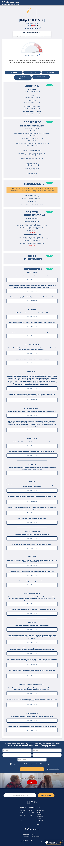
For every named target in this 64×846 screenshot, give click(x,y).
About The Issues (39, 824)
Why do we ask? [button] (54, 769)
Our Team (22, 810)
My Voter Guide (40, 810)
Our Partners (23, 815)
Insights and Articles (40, 817)
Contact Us (31, 812)
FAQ (21, 817)
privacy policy (39, 841)
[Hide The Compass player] (62, 840)
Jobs (21, 820)
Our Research (23, 812)
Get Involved (40, 820)
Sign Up (30, 810)
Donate (30, 815)
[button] (10, 2)
